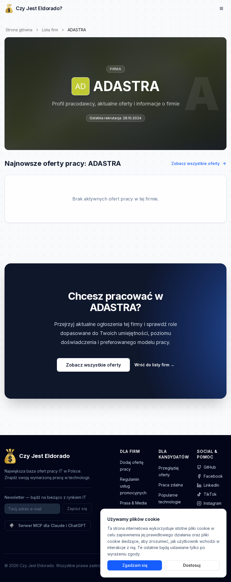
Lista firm (50, 29)
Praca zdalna (171, 484)
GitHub (210, 467)
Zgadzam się (134, 565)
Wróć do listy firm (154, 364)
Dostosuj (192, 565)
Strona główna (19, 29)
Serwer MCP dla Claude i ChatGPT (52, 525)
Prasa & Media (133, 503)
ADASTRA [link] (77, 29)
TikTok (210, 494)
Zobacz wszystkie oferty (195, 163)
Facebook (213, 476)
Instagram (212, 503)
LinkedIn (211, 485)
